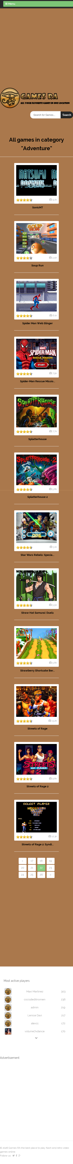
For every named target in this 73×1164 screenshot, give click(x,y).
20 (22, 867)
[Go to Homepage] (35, 105)
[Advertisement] (36, 47)
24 (22, 874)
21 (32, 867)
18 (41, 860)
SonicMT (37, 207)
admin (35, 1007)
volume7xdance (35, 1031)
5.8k (54, 489)
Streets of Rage (37, 728)
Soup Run (37, 265)
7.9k (55, 373)
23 (50, 867)
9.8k (54, 778)
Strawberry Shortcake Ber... (37, 670)
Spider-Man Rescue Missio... (37, 381)
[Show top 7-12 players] (36, 1038)
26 (41, 874)
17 (32, 860)
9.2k (55, 199)
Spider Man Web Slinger (37, 323)
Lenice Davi (35, 1015)
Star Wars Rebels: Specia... (37, 554)
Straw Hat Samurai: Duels (37, 612)
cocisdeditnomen (34, 999)
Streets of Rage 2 (37, 786)
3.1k (55, 546)
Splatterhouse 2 (37, 496)
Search (66, 114)
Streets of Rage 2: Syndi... (38, 844)
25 (31, 874)
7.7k (55, 431)
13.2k (54, 720)
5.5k (54, 604)
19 (50, 860)
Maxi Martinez (34, 991)
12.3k (54, 836)
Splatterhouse (37, 439)
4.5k (54, 257)
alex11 (35, 1023)
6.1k (55, 315)
